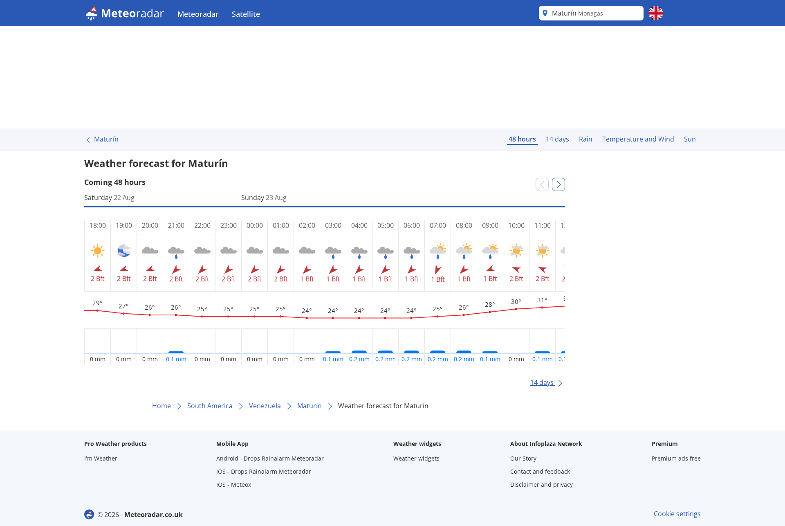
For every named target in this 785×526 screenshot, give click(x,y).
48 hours (522, 139)
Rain (585, 139)
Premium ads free (676, 458)
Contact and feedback (540, 471)
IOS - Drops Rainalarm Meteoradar (263, 471)
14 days (557, 139)
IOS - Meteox (233, 484)
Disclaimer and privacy (541, 484)
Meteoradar (198, 14)
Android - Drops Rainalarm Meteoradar (270, 458)
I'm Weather (100, 458)
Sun (690, 139)
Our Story (523, 458)
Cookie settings (677, 513)
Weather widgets (416, 458)
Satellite (246, 14)
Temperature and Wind (638, 139)
